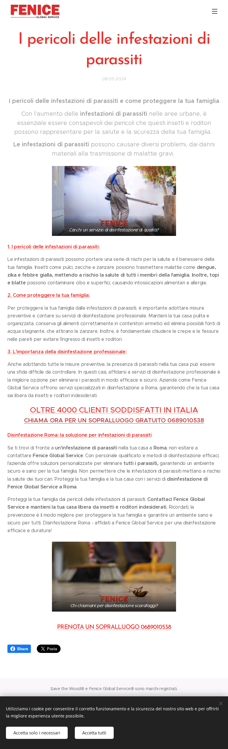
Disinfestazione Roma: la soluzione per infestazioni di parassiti (79, 435)
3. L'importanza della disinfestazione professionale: (66, 352)
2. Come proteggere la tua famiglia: (48, 295)
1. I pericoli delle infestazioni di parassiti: (53, 247)
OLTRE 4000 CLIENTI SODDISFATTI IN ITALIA (114, 410)
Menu (215, 11)
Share (22, 648)
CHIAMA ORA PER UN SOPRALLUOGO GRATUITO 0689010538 (114, 420)
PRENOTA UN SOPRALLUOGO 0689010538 (114, 627)
